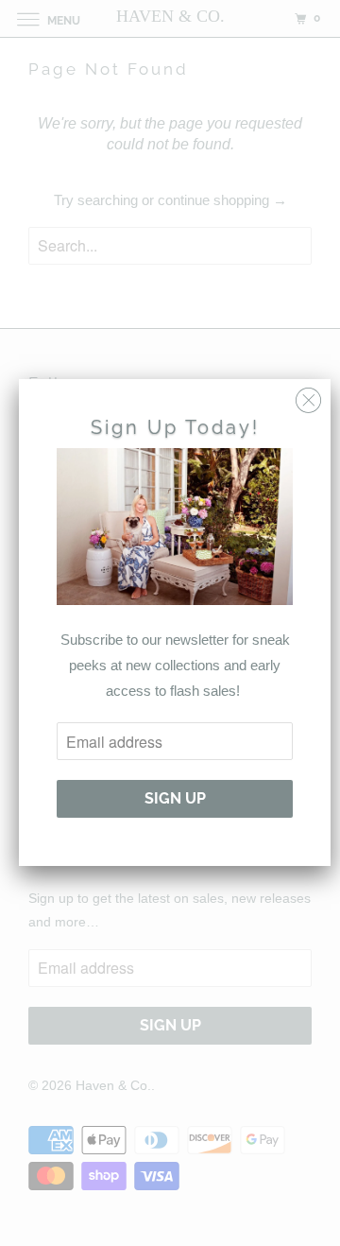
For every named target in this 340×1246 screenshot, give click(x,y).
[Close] (308, 395)
